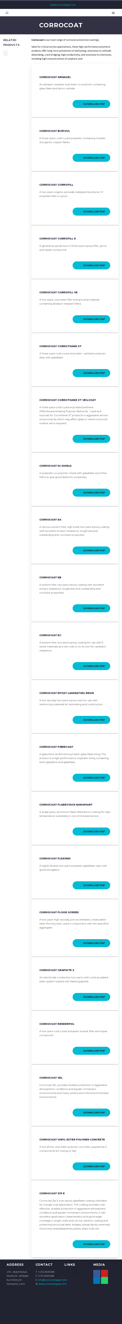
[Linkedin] (96, 1280)
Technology (72, 17)
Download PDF (94, 103)
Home (35, 17)
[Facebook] (96, 1273)
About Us (51, 17)
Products (93, 17)
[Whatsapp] (104, 1280)
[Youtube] (104, 1273)
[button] (5, 53)
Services (112, 17)
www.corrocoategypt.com (53, 1283)
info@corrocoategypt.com (62, 4)
